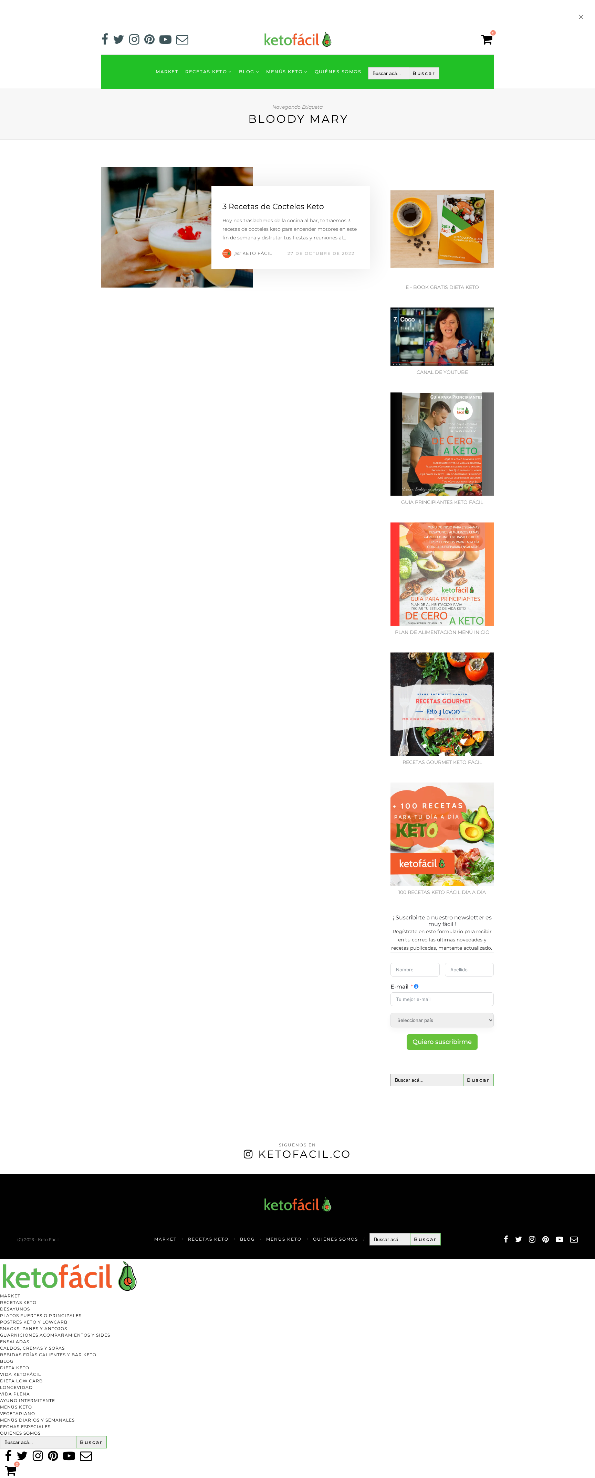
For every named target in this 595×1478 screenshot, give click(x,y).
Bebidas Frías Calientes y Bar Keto (48, 1354)
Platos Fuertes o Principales (41, 1315)
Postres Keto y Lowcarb (33, 1322)
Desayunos (15, 1309)
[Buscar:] (403, 73)
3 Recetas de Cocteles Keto (273, 206)
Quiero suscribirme (442, 1042)
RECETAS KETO (206, 71)
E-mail (399, 986)
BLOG (246, 71)
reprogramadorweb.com (4, 1174)
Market (167, 71)
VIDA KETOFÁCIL (20, 1374)
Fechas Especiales (25, 1426)
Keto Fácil (257, 253)
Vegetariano (17, 1413)
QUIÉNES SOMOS (338, 71)
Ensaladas (14, 1341)
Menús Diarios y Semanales (37, 1420)
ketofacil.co (304, 1154)
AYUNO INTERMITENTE (27, 1400)
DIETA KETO (14, 1367)
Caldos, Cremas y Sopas (32, 1348)
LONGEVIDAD (16, 1387)
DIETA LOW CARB (21, 1380)
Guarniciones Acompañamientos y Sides (55, 1335)
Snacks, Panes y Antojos (33, 1328)
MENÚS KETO (284, 71)
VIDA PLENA (15, 1393)
